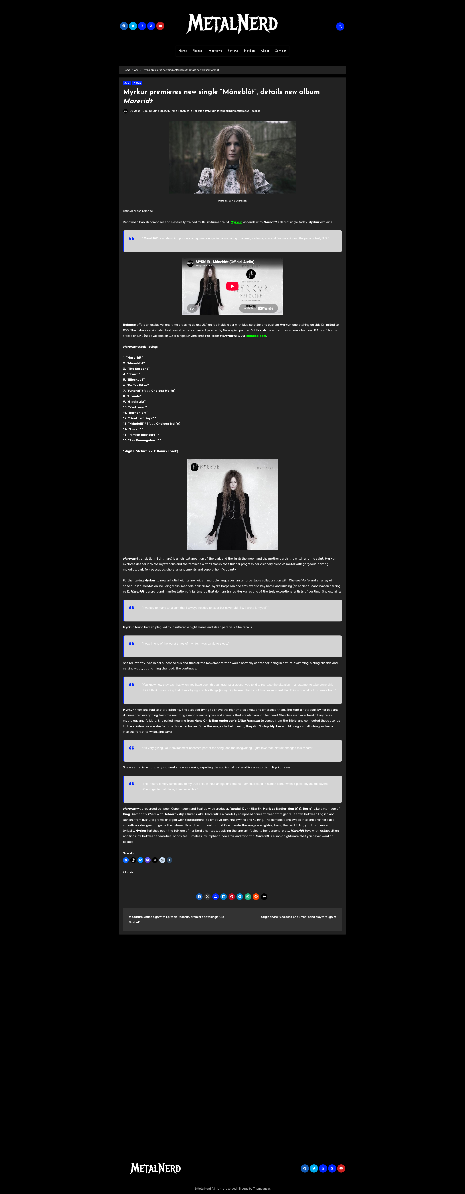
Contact (281, 50)
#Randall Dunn (226, 111)
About (265, 50)
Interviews (214, 50)
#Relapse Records (248, 111)
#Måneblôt (182, 111)
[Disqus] (232, 990)
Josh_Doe (140, 111)
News (137, 83)
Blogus (243, 1188)
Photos (197, 50)
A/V (126, 83)
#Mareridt (197, 111)
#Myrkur (210, 111)
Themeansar (261, 1188)
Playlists (250, 50)
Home (183, 50)
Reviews (232, 50)
